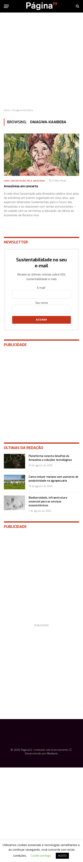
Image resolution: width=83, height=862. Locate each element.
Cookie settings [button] (40, 856)
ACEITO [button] (62, 855)
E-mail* (41, 288)
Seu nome (41, 303)
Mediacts (52, 753)
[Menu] (6, 6)
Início (7, 110)
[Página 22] (41, 6)
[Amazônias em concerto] (41, 154)
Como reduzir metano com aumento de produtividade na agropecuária (53, 479)
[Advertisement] (41, 60)
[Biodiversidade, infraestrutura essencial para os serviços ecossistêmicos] (14, 503)
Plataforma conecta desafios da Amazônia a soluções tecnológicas (50, 458)
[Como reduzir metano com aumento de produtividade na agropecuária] (14, 482)
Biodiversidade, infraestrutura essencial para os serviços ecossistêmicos (48, 501)
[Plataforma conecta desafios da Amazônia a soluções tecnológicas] (14, 461)
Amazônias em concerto (21, 186)
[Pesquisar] (77, 6)
